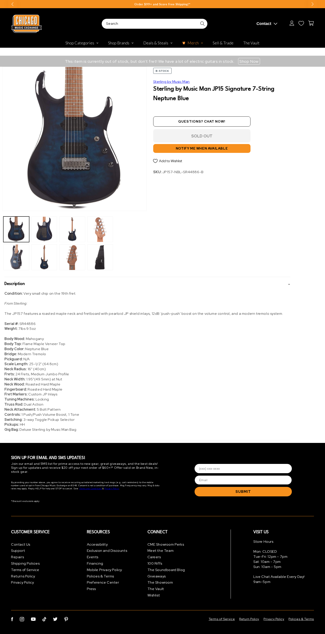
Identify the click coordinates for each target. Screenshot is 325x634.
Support (18, 551)
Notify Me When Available (202, 148)
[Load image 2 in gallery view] (16, 257)
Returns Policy (23, 576)
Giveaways (156, 576)
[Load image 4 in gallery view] (44, 257)
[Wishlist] (301, 23)
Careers (154, 557)
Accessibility (97, 544)
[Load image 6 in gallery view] (72, 257)
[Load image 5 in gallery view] (72, 229)
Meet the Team (160, 551)
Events (93, 557)
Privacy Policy (111, 488)
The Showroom (160, 582)
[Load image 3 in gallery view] (44, 229)
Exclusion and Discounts (107, 551)
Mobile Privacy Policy (104, 570)
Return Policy (249, 619)
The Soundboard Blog (166, 570)
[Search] (202, 23)
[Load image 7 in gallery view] (100, 229)
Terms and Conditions (90, 488)
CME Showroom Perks (165, 544)
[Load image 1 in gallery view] (16, 229)
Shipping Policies (25, 563)
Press (91, 589)
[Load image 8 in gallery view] (100, 257)
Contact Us (20, 544)
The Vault (155, 589)
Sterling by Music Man (171, 81)
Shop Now (249, 61)
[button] (147, 284)
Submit (243, 491)
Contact (263, 23)
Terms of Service (25, 570)
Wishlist (153, 595)
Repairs (17, 557)
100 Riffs (154, 563)
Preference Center (103, 582)
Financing (95, 563)
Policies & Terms (100, 576)
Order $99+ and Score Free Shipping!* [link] (162, 4)
